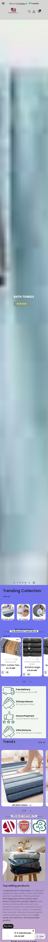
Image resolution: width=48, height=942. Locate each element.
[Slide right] (30, 681)
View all (6, 596)
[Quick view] (7, 672)
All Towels (23, 619)
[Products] (7, 934)
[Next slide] (29, 582)
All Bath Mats (8, 619)
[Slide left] (17, 681)
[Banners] (9, 827)
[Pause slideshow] (33, 582)
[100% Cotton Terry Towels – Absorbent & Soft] (10, 647)
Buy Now (8, 926)
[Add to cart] (2, 672)
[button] (29, 11)
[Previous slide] (14, 582)
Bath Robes (39, 619)
